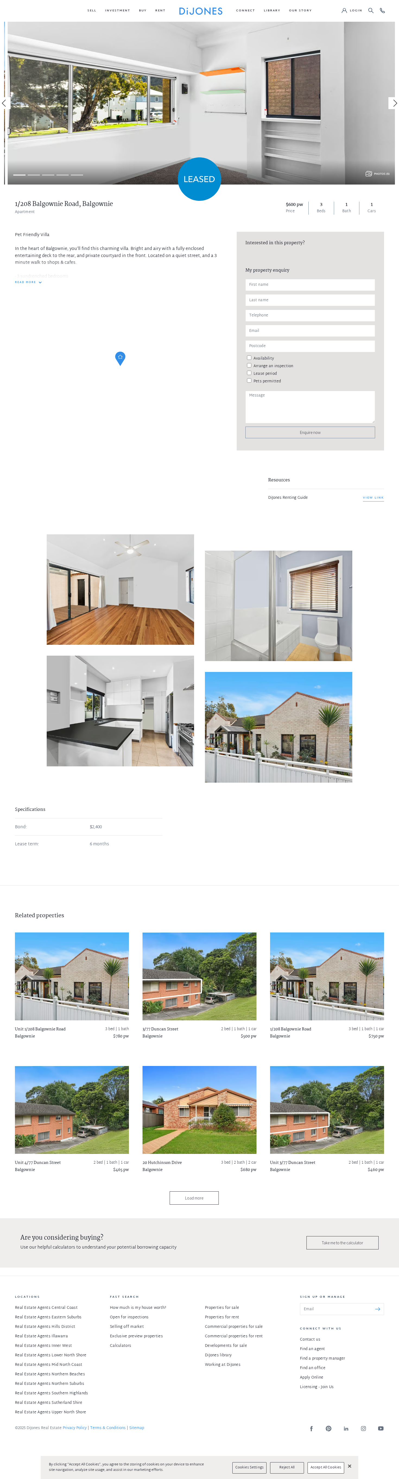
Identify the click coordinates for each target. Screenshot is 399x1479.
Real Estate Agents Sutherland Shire (48, 1402)
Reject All (286, 1467)
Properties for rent (222, 1317)
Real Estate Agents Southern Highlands (51, 1393)
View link (373, 497)
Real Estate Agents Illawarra (41, 1336)
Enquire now (310, 432)
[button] (92, 10)
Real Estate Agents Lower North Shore (50, 1355)
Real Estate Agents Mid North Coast (49, 1364)
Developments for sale (226, 1345)
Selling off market (127, 1327)
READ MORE (25, 282)
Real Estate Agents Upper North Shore (50, 1412)
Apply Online (311, 1377)
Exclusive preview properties (136, 1336)
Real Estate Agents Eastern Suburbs (48, 1317)
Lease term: (27, 844)
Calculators (120, 1345)
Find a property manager (322, 1358)
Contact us (310, 1339)
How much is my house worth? (138, 1308)
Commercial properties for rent (234, 1336)
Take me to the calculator (342, 1242)
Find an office (312, 1368)
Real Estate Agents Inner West (43, 1345)
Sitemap (136, 1428)
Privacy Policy (75, 1428)
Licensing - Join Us (317, 1387)
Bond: (21, 827)
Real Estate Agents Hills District (45, 1327)
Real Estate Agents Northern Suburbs (49, 1383)
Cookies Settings (249, 1467)
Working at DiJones (222, 1364)
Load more (194, 1198)
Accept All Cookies (326, 1467)
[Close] (350, 1466)
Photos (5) (381, 174)
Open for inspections (129, 1317)
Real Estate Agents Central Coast (46, 1308)
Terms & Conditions (108, 1428)
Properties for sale (222, 1308)
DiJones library (218, 1355)
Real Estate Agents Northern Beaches (50, 1374)
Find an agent (312, 1349)
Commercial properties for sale (234, 1327)
